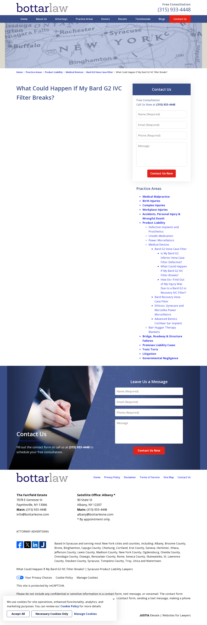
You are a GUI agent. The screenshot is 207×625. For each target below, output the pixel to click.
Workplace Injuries (155, 209)
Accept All (18, 614)
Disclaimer (130, 477)
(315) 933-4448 (174, 9)
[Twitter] (27, 544)
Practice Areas (84, 19)
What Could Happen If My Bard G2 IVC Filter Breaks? (174, 270)
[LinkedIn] (35, 544)
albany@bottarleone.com (95, 514)
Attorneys (61, 19)
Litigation (149, 353)
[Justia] (42, 544)
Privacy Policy (112, 477)
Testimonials (142, 19)
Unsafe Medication (161, 236)
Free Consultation (176, 4)
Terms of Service (150, 477)
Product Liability (54, 72)
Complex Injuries (153, 205)
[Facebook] (20, 544)
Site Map (169, 477)
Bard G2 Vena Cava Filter (99, 72)
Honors (105, 19)
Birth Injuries (151, 201)
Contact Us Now (161, 173)
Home (24, 19)
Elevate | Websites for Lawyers (165, 615)
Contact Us (180, 19)
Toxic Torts (150, 349)
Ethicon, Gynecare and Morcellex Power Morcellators (169, 310)
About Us (41, 19)
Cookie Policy (64, 577)
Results (122, 19)
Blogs (162, 19)
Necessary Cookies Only (51, 614)
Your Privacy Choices (38, 577)
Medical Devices (74, 72)
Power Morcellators (161, 240)
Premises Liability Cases (158, 345)
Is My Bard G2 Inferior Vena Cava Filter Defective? (172, 257)
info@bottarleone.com (33, 514)
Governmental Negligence (160, 358)
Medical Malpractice (156, 196)
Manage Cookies (87, 577)
